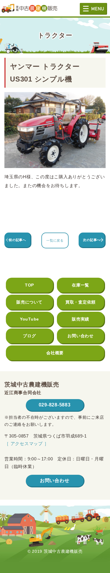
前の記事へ (17, 240)
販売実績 (80, 319)
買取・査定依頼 (80, 302)
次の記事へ (91, 240)
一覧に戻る (55, 240)
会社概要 (55, 352)
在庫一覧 (80, 285)
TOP (29, 285)
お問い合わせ (80, 335)
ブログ (29, 335)
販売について (29, 302)
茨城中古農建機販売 (29, 10)
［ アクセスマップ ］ (26, 443)
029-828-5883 (55, 404)
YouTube (29, 319)
